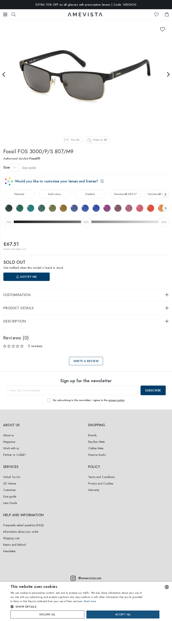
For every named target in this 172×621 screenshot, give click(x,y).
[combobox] (167, 587)
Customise (9, 490)
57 (15, 167)
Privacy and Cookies (100, 483)
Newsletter (9, 551)
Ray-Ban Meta (96, 442)
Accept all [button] (123, 614)
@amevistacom (90, 578)
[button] (77, 607)
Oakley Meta (95, 448)
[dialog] (86, 601)
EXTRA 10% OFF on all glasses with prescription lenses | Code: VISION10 (86, 4)
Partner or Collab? (14, 455)
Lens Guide (10, 503)
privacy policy (116, 400)
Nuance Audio (97, 455)
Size (6, 167)
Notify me (28, 277)
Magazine (9, 442)
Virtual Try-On (11, 477)
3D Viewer (9, 483)
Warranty (93, 490)
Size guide (9, 496)
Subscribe (153, 390)
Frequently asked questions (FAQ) (23, 525)
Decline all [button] (47, 614)
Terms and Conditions (101, 477)
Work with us (11, 448)
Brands (92, 435)
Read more (90, 601)
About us (8, 435)
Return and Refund (14, 545)
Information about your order (21, 532)
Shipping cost (11, 538)
